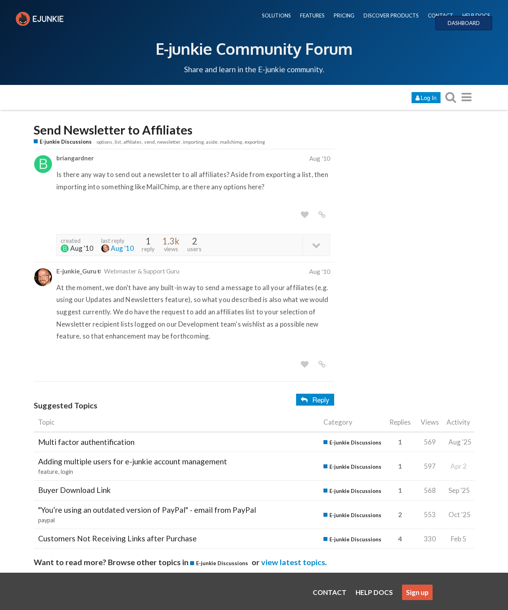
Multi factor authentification (86, 441)
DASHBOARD (464, 23)
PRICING (344, 15)
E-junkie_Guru (76, 271)
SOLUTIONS (276, 15)
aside (211, 142)
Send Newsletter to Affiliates (113, 130)
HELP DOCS (476, 15)
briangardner (75, 158)
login (67, 471)
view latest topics (293, 562)
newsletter (169, 142)
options (104, 142)
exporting (254, 142)
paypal (46, 520)
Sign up (417, 592)
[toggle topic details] (316, 244)
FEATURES (312, 15)
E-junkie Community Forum (254, 48)
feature (48, 471)
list (118, 142)
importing (193, 142)
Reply (320, 399)
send (149, 142)
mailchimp (231, 142)
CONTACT (440, 15)
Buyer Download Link (74, 490)
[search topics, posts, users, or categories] (450, 97)
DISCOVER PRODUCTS (391, 15)
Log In (429, 97)
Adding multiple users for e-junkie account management (132, 461)
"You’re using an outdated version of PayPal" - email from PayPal (147, 509)
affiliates (132, 142)
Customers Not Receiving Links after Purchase (117, 538)
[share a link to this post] (321, 215)
